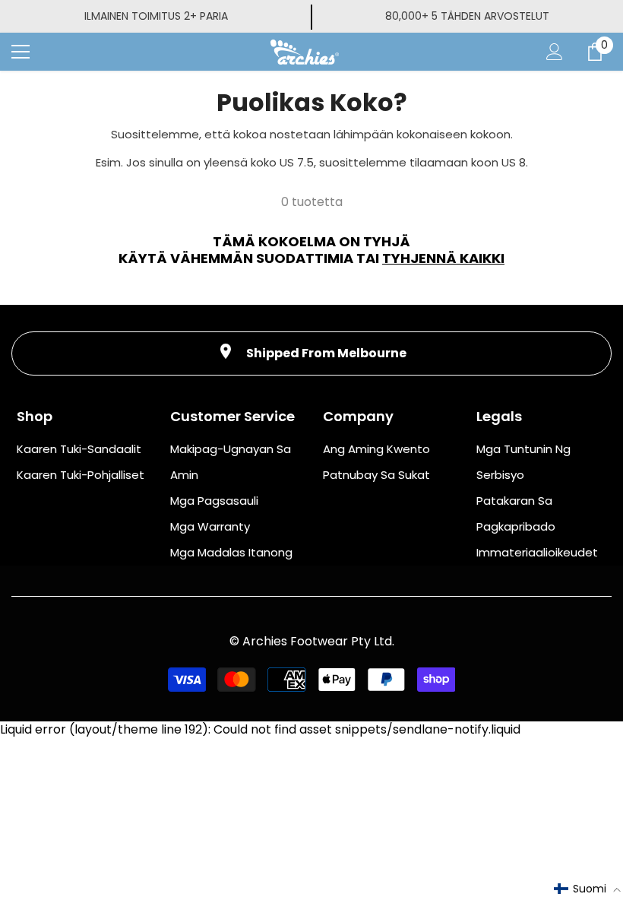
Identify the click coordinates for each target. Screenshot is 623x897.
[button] (587, 888)
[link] (311, 353)
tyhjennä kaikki (443, 258)
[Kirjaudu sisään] (554, 51)
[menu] (20, 52)
